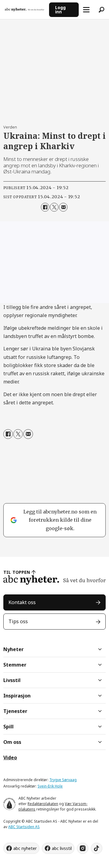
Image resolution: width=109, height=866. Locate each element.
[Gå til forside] (24, 9)
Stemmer (14, 664)
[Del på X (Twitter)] (54, 207)
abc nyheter (25, 848)
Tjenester (15, 711)
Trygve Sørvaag (63, 779)
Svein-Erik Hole (50, 786)
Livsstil (12, 680)
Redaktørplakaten (43, 803)
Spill (8, 726)
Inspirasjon (17, 695)
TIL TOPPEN (16, 572)
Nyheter (13, 649)
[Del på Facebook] (45, 207)
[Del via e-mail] (63, 207)
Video (10, 757)
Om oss (12, 742)
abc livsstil (62, 848)
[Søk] (101, 9)
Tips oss (18, 621)
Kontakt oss (22, 602)
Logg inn (60, 10)
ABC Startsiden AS (24, 826)
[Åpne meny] (86, 10)
